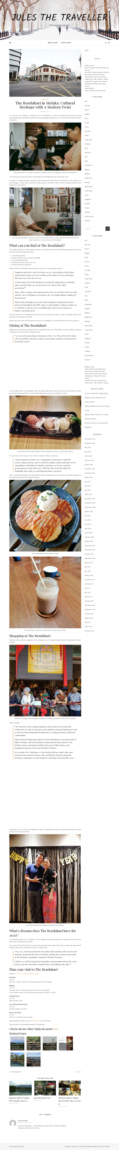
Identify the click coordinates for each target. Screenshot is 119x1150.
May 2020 (88, 524)
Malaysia (45, 99)
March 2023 (88, 456)
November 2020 (90, 503)
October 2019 (89, 554)
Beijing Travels (89, 65)
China (86, 118)
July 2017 (87, 588)
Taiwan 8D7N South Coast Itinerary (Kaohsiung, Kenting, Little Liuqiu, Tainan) (96, 83)
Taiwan (87, 208)
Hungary (87, 144)
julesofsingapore (16, 1072)
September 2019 (90, 558)
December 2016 (90, 605)
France (87, 127)
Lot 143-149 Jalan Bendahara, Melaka (27, 974)
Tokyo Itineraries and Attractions (95, 90)
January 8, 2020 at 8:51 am (25, 1122)
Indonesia (88, 152)
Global (87, 135)
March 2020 (88, 533)
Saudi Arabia (88, 191)
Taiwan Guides (89, 88)
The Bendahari (35, 1021)
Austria (87, 110)
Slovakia (87, 204)
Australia (87, 105)
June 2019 (88, 571)
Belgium (87, 114)
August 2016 (89, 618)
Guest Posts (66, 43)
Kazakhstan (88, 165)
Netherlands (89, 186)
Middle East (88, 178)
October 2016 (89, 614)
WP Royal (21, 1146)
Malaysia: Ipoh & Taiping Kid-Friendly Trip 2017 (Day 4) (69, 1101)
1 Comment (77, 1072)
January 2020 (89, 541)
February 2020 (89, 537)
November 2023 (90, 443)
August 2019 (89, 562)
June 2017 (88, 592)
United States (89, 216)
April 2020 (88, 528)
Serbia (87, 195)
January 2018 (89, 575)
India (86, 148)
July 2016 (87, 622)
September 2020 (90, 507)
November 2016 (90, 609)
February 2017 (89, 601)
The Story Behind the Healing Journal (96, 393)
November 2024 (90, 439)
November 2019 (90, 550)
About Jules (53, 43)
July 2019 (87, 567)
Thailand (87, 212)
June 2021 (88, 490)
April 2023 (88, 452)
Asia (86, 101)
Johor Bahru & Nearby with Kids (95, 74)
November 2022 (90, 473)
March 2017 (88, 597)
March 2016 (88, 626)
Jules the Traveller (59, 18)
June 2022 (88, 481)
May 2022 (88, 486)
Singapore (88, 199)
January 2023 (89, 464)
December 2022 (90, 469)
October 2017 (89, 584)
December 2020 (90, 498)
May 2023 (88, 447)
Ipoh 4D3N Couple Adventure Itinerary (97, 72)
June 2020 (88, 520)
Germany (87, 131)
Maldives (87, 174)
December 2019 (90, 545)
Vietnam (87, 221)
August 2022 (89, 477)
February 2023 (89, 460)
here (55, 1029)
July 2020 (87, 516)
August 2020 (89, 511)
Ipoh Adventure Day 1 (42, 1098)
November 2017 (90, 580)
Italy (86, 157)
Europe (87, 122)
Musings (87, 182)
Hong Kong (88, 140)
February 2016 (89, 631)
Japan (86, 161)
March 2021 (88, 494)
